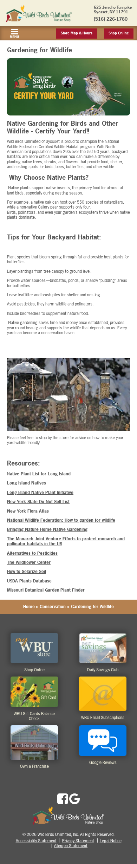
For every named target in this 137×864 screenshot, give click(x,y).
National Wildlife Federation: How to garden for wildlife (61, 520)
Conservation (53, 606)
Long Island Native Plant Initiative (40, 492)
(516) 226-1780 (111, 19)
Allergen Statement (70, 846)
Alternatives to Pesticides (32, 553)
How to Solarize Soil (26, 571)
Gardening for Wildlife (92, 606)
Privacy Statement (78, 841)
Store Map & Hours (76, 33)
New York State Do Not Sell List (38, 501)
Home (29, 606)
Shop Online (119, 33)
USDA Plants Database (29, 581)
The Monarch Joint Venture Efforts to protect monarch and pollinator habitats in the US (66, 541)
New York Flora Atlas (28, 511)
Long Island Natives (26, 483)
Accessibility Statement (36, 841)
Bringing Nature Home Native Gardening (47, 529)
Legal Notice (111, 841)
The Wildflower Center (29, 562)
